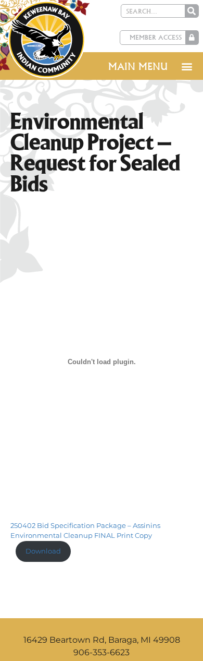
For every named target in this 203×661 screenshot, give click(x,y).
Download (43, 551)
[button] (186, 66)
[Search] (191, 11)
